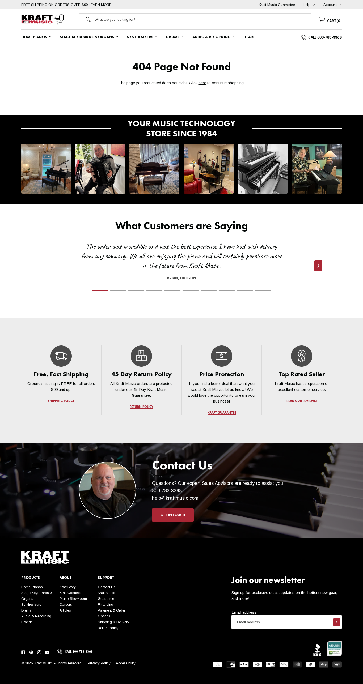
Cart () (334, 21)
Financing (105, 604)
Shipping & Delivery (113, 622)
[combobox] (203, 19)
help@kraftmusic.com (175, 498)
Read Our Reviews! (302, 401)
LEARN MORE (100, 5)
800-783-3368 (167, 490)
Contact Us (106, 587)
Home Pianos (32, 587)
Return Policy (108, 628)
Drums (26, 610)
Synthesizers (31, 604)
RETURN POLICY (141, 407)
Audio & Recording (36, 616)
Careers (66, 604)
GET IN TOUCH (173, 515)
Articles (65, 610)
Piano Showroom (73, 599)
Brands (27, 622)
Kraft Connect (70, 593)
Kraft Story (68, 587)
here (202, 82)
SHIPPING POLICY (61, 401)
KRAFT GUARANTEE (221, 412)
